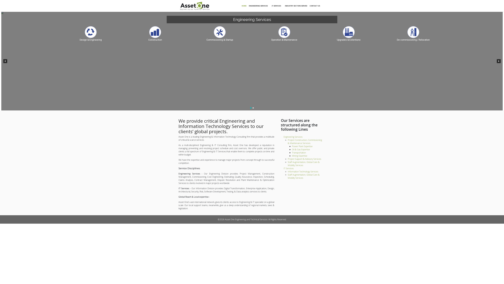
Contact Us (315, 6)
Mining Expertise (299, 155)
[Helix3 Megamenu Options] (324, 5)
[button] (5, 61)
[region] (252, 61)
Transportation (299, 152)
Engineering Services (258, 6)
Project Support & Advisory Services (304, 159)
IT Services (276, 6)
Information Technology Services (303, 171)
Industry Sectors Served (296, 6)
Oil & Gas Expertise (301, 149)
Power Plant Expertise (302, 146)
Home (244, 6)
